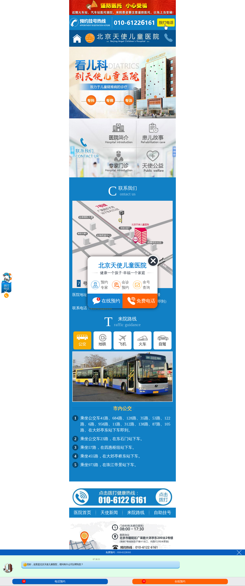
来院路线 (135, 512)
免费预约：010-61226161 (118, 552)
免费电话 (145, 300)
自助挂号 (162, 512)
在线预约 (164, 581)
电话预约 (44, 581)
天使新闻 (109, 512)
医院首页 (82, 512)
